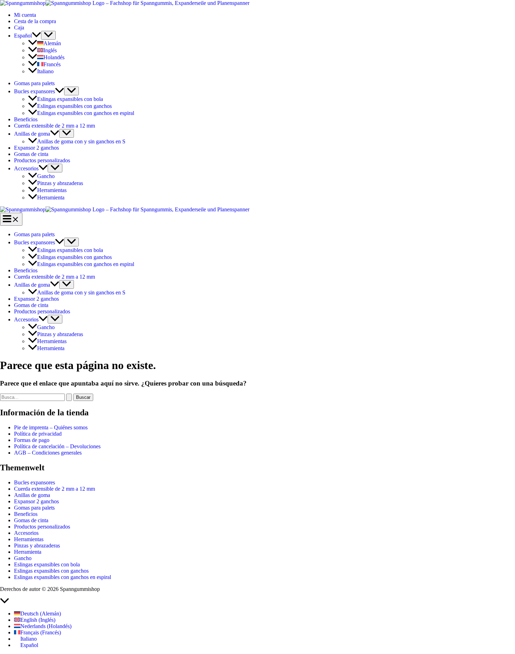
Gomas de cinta (31, 154)
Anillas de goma (32, 134)
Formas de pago (31, 440)
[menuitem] (27, 36)
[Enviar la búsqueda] (69, 397)
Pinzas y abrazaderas (60, 183)
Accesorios (26, 168)
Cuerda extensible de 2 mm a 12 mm (54, 126)
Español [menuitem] (29, 645)
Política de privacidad (38, 434)
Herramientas (52, 190)
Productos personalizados (42, 160)
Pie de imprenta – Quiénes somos (51, 427)
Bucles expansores (34, 91)
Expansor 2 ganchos (36, 148)
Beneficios (25, 119)
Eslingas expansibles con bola (70, 99)
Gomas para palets (34, 83)
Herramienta (50, 197)
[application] (36, 36)
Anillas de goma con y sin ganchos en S (81, 141)
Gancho (46, 176)
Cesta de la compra (35, 21)
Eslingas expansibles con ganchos (74, 106)
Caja (19, 27)
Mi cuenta (25, 15)
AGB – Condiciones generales (48, 453)
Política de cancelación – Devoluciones (57, 446)
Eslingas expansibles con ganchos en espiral (85, 113)
